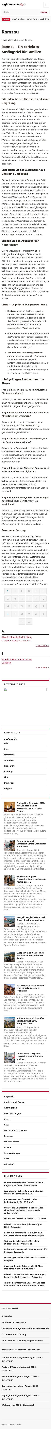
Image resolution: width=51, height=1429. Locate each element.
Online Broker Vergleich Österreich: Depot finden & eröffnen (30, 1056)
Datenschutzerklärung (14, 1334)
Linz (6, 777)
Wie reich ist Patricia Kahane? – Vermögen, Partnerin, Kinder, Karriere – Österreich (25, 1275)
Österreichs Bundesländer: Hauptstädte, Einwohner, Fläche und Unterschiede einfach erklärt (23, 1210)
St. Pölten (9, 760)
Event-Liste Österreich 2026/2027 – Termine (25, 1218)
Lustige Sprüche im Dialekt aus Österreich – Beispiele (25, 1259)
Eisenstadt (9, 754)
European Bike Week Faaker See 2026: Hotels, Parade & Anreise (30, 955)
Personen (8, 1136)
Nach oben (42, 645)
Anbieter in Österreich (14, 1322)
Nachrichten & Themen (15, 1130)
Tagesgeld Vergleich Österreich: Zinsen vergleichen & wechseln (31, 844)
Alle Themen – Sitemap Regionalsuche (22, 1340)
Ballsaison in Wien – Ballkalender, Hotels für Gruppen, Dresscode (25, 1250)
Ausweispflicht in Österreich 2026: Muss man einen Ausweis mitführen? (23, 1267)
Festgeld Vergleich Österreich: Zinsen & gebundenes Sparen (31, 918)
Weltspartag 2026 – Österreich (18, 1404)
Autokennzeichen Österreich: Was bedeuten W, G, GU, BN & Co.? (20, 1200)
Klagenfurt (9, 765)
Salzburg (8, 771)
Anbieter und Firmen (14, 1102)
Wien (6, 743)
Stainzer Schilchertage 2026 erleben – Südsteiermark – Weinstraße (22, 1242)
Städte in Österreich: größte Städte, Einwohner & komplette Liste (30, 1021)
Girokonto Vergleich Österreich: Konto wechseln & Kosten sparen (31, 879)
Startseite (7, 1316)
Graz (6, 749)
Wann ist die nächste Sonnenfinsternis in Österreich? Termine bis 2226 (24, 1192)
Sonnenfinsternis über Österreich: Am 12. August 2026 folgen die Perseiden (24, 1184)
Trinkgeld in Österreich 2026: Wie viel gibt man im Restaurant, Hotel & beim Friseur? (31, 807)
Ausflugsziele (18, 19)
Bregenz (8, 788)
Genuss (7, 1119)
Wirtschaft (32, 19)
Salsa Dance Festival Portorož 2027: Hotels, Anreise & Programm (31, 988)
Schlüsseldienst (11, 1141)
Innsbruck (9, 783)
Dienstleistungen (12, 1113)
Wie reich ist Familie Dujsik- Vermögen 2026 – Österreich (23, 1225)
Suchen (44, 12)
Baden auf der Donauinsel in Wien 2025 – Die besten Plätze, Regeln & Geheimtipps (24, 1234)
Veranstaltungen (12, 1153)
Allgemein (9, 1096)
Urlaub (7, 1147)
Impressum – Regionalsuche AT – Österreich (25, 1328)
